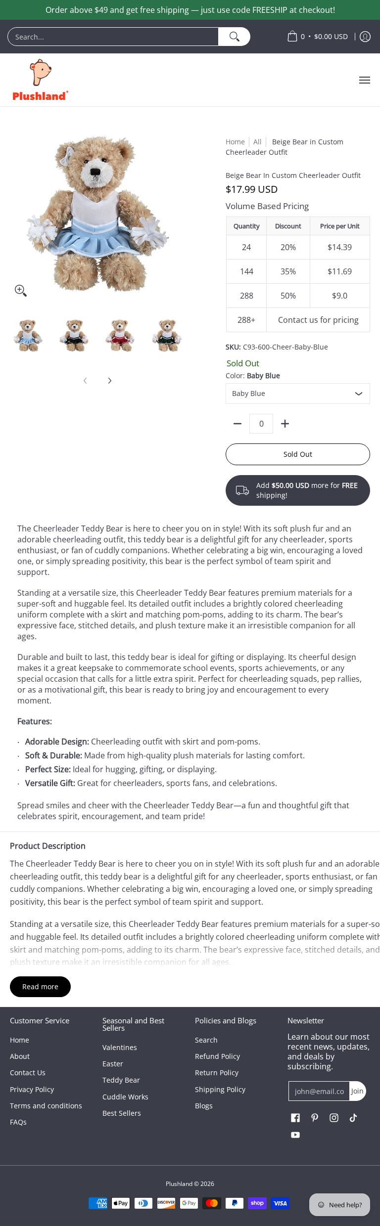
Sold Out (298, 454)
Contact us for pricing (318, 319)
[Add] (285, 424)
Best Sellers (121, 1113)
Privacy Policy (32, 1089)
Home (235, 141)
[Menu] (364, 79)
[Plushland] (39, 79)
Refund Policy (217, 1056)
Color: (253, 375)
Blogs (204, 1105)
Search (206, 1040)
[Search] (234, 36)
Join (357, 1090)
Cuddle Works (125, 1096)
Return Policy (216, 1072)
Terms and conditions (46, 1105)
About (20, 1056)
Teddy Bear (121, 1080)
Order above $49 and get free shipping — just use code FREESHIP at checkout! (190, 9)
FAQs (18, 1122)
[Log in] (365, 36)
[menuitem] (142, 36)
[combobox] (113, 36)
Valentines (119, 1047)
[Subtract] (237, 424)
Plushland (179, 1184)
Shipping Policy (220, 1089)
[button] (295, 1118)
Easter (112, 1063)
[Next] (109, 381)
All (257, 141)
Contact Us (28, 1072)
